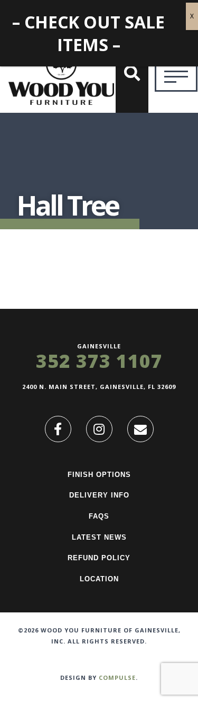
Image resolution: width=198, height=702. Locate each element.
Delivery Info (99, 495)
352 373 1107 (99, 361)
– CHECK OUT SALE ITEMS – (88, 33)
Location (99, 579)
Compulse (117, 677)
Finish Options (99, 475)
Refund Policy (99, 558)
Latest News (99, 537)
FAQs (99, 516)
